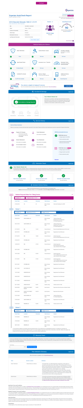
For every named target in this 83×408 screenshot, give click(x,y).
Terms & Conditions (52, 86)
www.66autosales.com (70, 18)
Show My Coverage (32, 346)
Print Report (41, 3)
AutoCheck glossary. (49, 355)
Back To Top (71, 91)
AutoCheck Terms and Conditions (33, 386)
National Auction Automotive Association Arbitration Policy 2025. (56, 380)
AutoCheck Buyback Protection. (33, 392)
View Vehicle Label (35, 39)
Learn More (68, 86)
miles (25, 346)
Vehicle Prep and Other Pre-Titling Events (27, 194)
